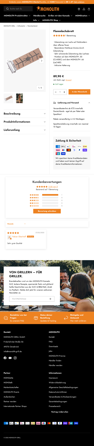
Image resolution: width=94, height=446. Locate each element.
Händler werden (55, 365)
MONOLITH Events (11, 392)
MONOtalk (8, 382)
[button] (88, 9)
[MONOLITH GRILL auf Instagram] (15, 357)
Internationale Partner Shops (15, 406)
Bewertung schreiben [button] (47, 211)
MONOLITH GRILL (9, 26)
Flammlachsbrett (32, 26)
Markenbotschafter (11, 387)
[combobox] (18, 8)
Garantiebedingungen (58, 401)
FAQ (50, 341)
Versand (68, 80)
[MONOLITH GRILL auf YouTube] (10, 357)
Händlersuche (39, 15)
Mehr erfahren (79, 2)
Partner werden (10, 401)
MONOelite (8, 377)
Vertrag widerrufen (59, 411)
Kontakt (52, 337)
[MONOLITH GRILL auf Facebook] (5, 357)
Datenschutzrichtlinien (58, 392)
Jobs (50, 351)
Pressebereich (55, 406)
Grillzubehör (21, 26)
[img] (13, 233)
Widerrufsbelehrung (57, 382)
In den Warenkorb (79, 91)
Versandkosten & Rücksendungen (62, 396)
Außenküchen (9, 396)
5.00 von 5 (53, 186)
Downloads (53, 346)
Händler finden (55, 360)
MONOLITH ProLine (57, 355)
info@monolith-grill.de (13, 351)
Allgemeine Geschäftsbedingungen (63, 387)
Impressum (53, 377)
